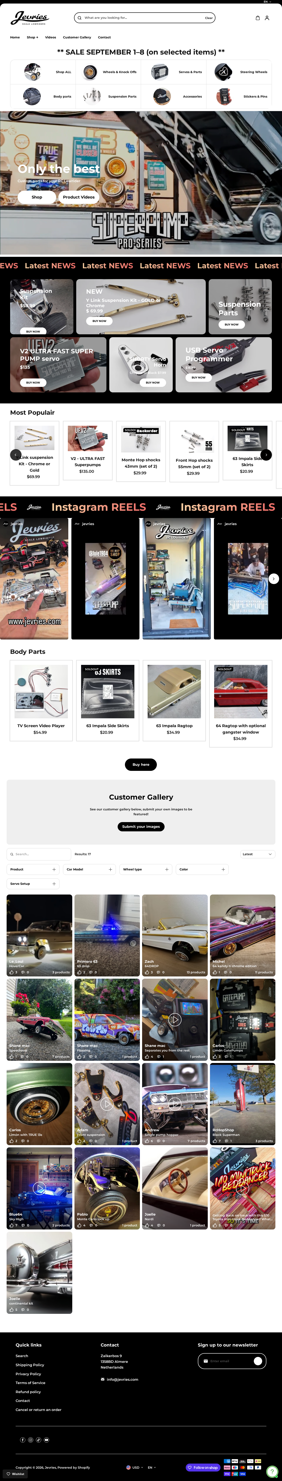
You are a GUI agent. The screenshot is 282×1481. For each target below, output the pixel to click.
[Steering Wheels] (223, 72)
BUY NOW (33, 331)
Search (22, 1356)
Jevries (50, 1468)
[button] (34, 578)
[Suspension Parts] (92, 96)
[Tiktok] (38, 1440)
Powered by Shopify (74, 1468)
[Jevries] (30, 18)
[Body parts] (32, 96)
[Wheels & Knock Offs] (89, 72)
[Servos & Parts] (160, 72)
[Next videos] (274, 578)
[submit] (258, 1361)
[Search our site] (79, 18)
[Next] (266, 455)
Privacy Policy (28, 1374)
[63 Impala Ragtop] (174, 691)
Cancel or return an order (38, 1410)
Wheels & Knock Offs (119, 72)
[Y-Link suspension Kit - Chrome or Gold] (35, 438)
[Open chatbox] (272, 1472)
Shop (37, 197)
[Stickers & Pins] (225, 96)
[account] (267, 17)
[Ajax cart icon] (257, 17)
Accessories (192, 96)
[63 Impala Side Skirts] (248, 438)
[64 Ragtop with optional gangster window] (240, 691)
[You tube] (46, 1440)
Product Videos (79, 197)
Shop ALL (63, 72)
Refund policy (28, 1392)
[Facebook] (22, 1440)
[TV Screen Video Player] (41, 691)
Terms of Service (30, 1383)
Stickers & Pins (255, 96)
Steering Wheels (253, 72)
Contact (23, 1401)
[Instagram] (30, 1440)
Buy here (141, 764)
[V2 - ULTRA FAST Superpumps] (88, 438)
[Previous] (16, 455)
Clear (209, 18)
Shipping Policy (30, 1365)
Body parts (62, 96)
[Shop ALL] (33, 72)
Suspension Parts (122, 96)
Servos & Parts (190, 72)
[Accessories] (162, 96)
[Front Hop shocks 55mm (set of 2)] (194, 439)
